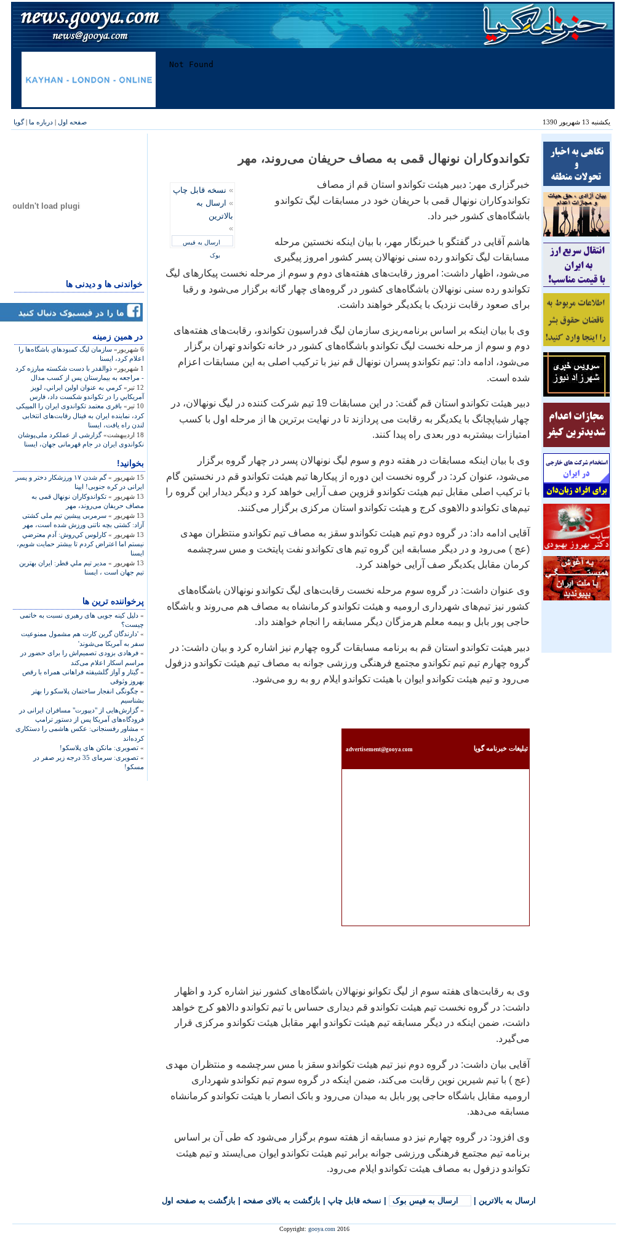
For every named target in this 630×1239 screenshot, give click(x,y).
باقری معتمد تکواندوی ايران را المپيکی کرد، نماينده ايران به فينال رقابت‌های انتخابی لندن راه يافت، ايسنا (80, 415)
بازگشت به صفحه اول (199, 1200)
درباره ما (41, 122)
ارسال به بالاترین (507, 1200)
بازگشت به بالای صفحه (282, 1200)
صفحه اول (72, 122)
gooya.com (321, 1228)
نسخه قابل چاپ (199, 190)
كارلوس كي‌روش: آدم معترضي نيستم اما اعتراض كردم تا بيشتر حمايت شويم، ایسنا (80, 544)
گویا (19, 122)
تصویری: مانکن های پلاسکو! (99, 747)
